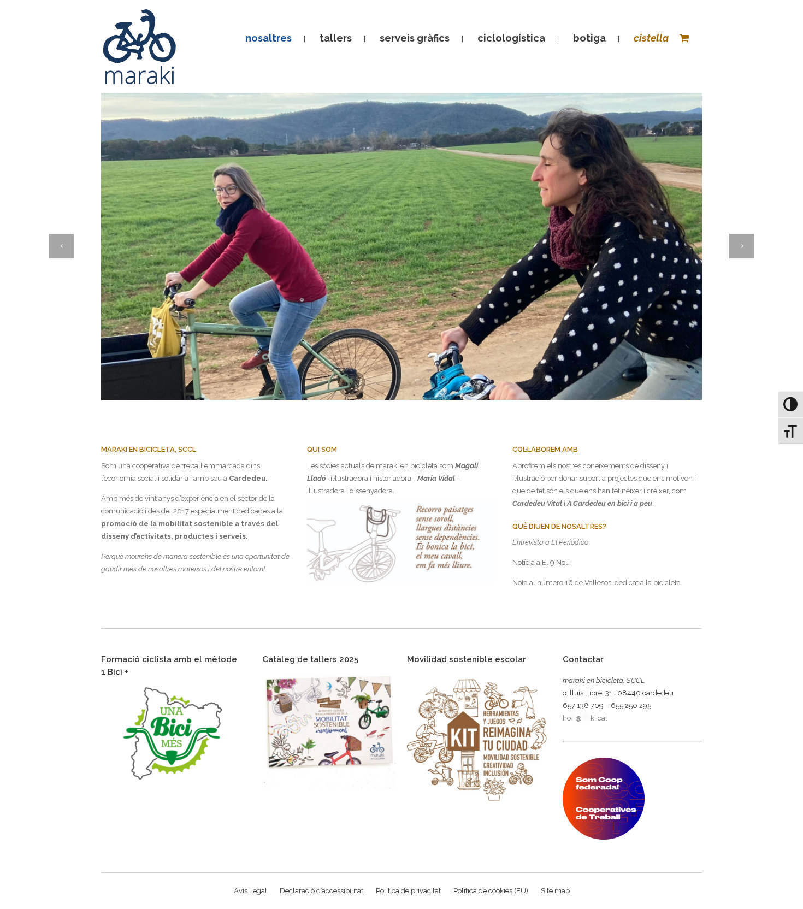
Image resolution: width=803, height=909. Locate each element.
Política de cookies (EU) (490, 891)
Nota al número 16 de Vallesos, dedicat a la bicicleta (596, 583)
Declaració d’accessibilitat (321, 891)
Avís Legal (250, 891)
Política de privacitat (408, 891)
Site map (555, 891)
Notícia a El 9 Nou (541, 562)
